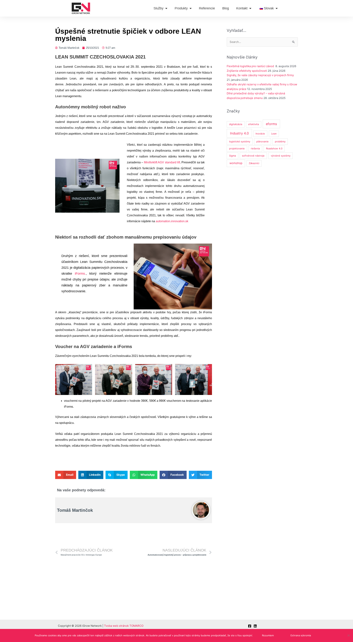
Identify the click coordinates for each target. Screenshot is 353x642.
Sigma (232, 155)
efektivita (253, 124)
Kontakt (241, 8)
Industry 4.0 (239, 133)
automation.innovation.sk (172, 221)
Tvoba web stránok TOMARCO (123, 625)
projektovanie (237, 148)
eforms (271, 124)
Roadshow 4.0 (274, 148)
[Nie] (348, 635)
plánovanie (262, 141)
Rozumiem (268, 635)
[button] (65, 475)
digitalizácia (235, 124)
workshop (235, 163)
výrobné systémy (280, 155)
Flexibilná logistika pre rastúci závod (251, 66)
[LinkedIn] (255, 626)
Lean (274, 133)
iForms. (80, 273)
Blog (225, 8)
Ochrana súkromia (300, 635)
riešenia (255, 148)
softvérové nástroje (253, 155)
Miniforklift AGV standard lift (162, 162)
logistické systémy (239, 141)
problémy (280, 141)
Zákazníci (254, 163)
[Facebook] (249, 626)
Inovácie (260, 133)
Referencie (207, 8)
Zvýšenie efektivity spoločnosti (247, 70)
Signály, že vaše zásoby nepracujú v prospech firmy (261, 75)
